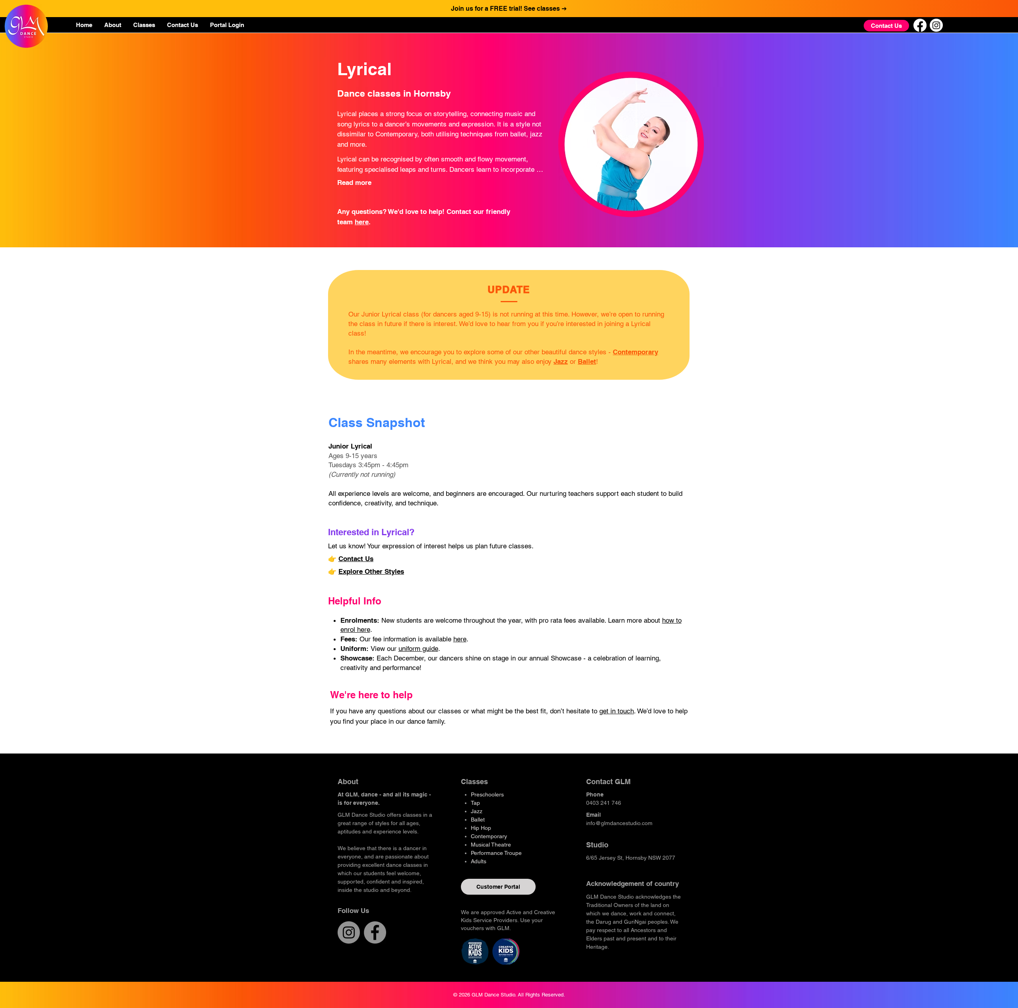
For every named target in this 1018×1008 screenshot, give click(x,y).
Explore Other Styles (371, 571)
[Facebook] (920, 25)
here (362, 222)
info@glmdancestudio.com (619, 823)
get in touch (616, 711)
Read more (354, 182)
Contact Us (355, 559)
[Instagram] (936, 25)
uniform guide (418, 649)
